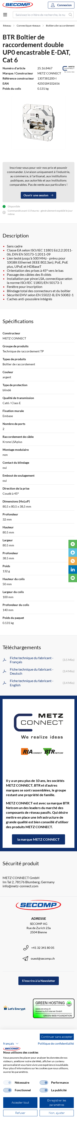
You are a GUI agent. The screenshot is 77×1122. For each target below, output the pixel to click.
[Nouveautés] (72, 544)
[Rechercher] (70, 14)
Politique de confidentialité (56, 1043)
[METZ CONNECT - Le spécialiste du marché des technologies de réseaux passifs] (38, 734)
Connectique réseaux (28, 25)
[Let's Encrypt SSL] (14, 1008)
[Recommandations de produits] (72, 552)
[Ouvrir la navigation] (5, 15)
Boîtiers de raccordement (60, 25)
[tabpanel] (38, 122)
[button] (11, 1043)
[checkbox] (7, 1082)
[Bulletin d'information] (72, 578)
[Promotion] (72, 561)
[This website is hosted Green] (53, 1008)
